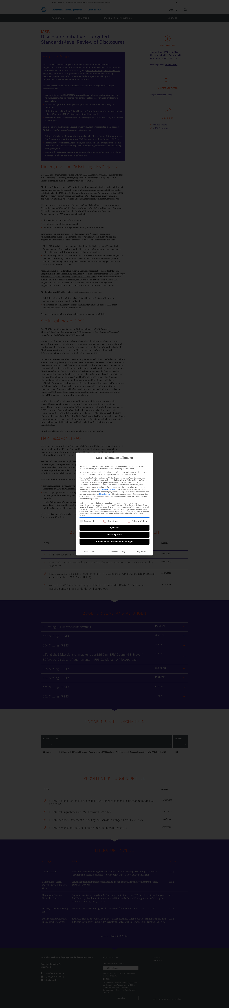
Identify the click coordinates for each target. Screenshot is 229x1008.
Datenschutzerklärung (106, 489)
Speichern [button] (114, 527)
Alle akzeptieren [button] (114, 534)
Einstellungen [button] (104, 494)
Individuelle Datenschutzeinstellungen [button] (114, 541)
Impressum (141, 552)
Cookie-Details (88, 552)
